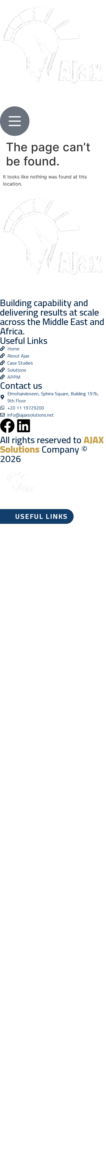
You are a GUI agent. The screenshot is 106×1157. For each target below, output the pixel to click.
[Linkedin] (23, 425)
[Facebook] (7, 425)
